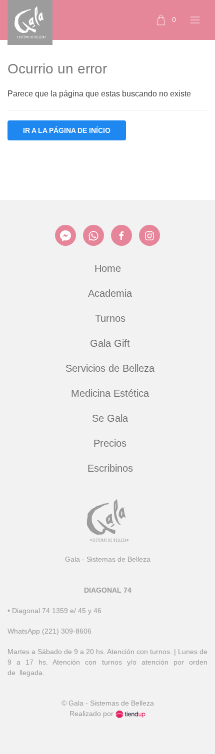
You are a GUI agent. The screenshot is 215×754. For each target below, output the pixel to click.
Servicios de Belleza (110, 368)
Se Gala (110, 418)
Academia (110, 293)
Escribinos (110, 468)
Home (107, 268)
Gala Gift (110, 343)
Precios (110, 443)
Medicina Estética (110, 393)
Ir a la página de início (66, 130)
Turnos (110, 318)
